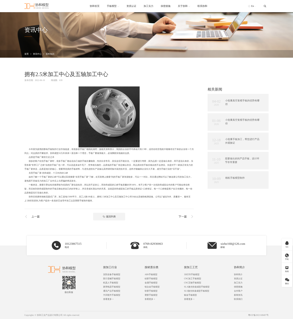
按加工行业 (110, 267)
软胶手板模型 (151, 291)
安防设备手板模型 (111, 274)
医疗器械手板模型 (111, 278)
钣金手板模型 (190, 295)
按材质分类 (151, 267)
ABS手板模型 (151, 274)
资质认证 (238, 278)
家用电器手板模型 (111, 287)
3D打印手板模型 (191, 274)
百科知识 (50, 54)
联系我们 (238, 299)
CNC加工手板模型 (192, 278)
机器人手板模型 (110, 283)
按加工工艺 (191, 267)
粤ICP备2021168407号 (258, 315)
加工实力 (238, 283)
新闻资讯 (238, 295)
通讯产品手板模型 (111, 291)
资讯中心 (37, 54)
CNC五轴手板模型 (192, 283)
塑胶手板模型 (151, 295)
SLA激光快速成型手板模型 (197, 287)
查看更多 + (108, 299)
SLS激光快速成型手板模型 (196, 291)
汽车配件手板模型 (111, 295)
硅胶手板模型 (151, 278)
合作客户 (238, 291)
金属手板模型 (151, 283)
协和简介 (239, 267)
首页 (26, 54)
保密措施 (238, 287)
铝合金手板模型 (152, 287)
